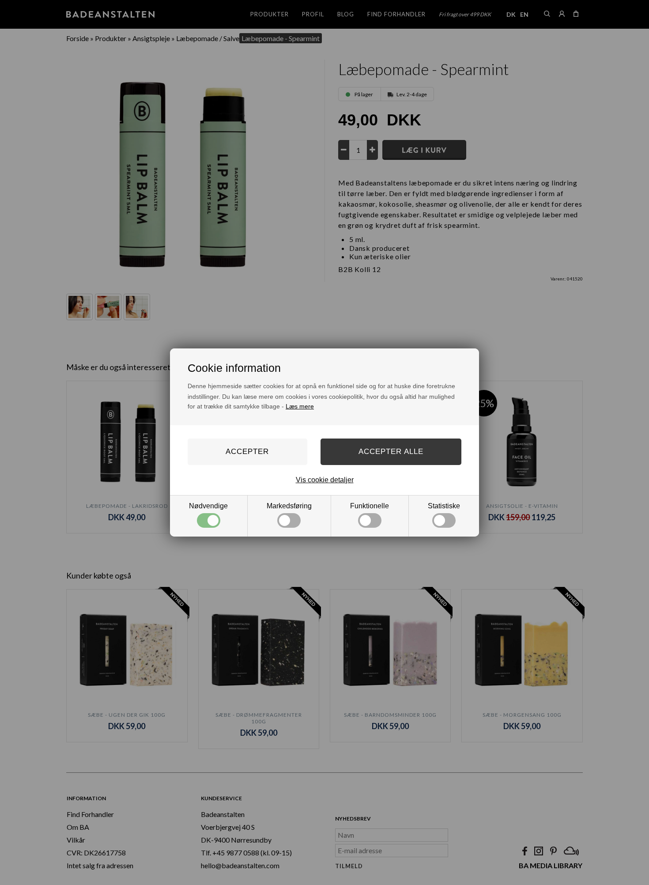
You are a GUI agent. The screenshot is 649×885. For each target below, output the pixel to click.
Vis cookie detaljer (325, 480)
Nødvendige (208, 506)
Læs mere (300, 406)
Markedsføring (289, 506)
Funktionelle (369, 506)
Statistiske (444, 506)
